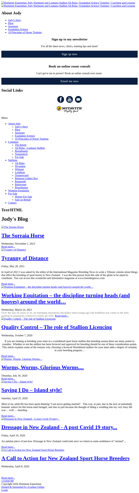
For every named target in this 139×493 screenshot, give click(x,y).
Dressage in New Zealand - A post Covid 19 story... (59, 427)
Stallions (12, 160)
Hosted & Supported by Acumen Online (22, 487)
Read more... (8, 246)
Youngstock (21, 154)
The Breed (20, 144)
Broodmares (21, 151)
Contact (12, 202)
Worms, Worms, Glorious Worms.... (42, 367)
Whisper (19, 169)
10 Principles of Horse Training (31, 138)
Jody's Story (21, 126)
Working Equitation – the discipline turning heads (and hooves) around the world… (65, 298)
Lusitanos (13, 141)
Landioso (20, 172)
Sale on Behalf (23, 199)
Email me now (69, 81)
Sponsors (20, 132)
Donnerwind (21, 175)
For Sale (19, 157)
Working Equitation (18, 190)
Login (4, 490)
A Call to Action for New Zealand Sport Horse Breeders (65, 458)
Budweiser (20, 184)
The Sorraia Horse (22, 235)
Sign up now (69, 54)
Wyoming (20, 166)
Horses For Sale (23, 196)
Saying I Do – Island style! (31, 390)
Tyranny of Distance (24, 258)
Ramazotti (20, 181)
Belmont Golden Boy (26, 178)
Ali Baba (20, 163)
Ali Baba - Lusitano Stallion (30, 148)
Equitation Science (25, 135)
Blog (17, 129)
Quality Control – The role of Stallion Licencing (56, 327)
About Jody (14, 123)
